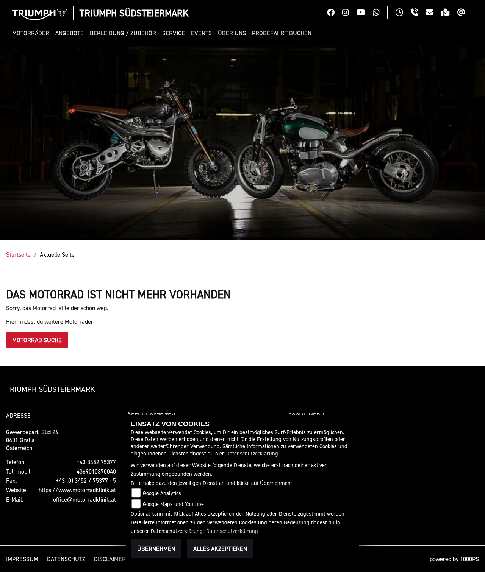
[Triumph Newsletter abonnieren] (465, 13)
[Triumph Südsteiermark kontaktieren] (433, 13)
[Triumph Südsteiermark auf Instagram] (349, 13)
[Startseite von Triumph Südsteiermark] (39, 14)
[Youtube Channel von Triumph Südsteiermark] (365, 13)
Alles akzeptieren (220, 548)
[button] (32, 33)
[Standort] (449, 13)
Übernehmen (156, 548)
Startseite (18, 254)
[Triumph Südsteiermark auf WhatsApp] (380, 13)
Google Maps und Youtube (173, 504)
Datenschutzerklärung (252, 453)
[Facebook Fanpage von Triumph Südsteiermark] (334, 13)
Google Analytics (162, 493)
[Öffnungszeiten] (403, 13)
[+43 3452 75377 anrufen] (418, 13)
